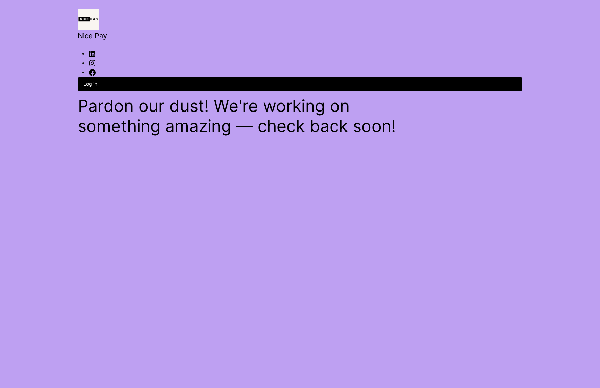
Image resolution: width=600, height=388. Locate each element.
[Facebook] (92, 71)
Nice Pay (92, 36)
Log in (90, 84)
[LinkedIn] (92, 53)
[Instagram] (92, 62)
